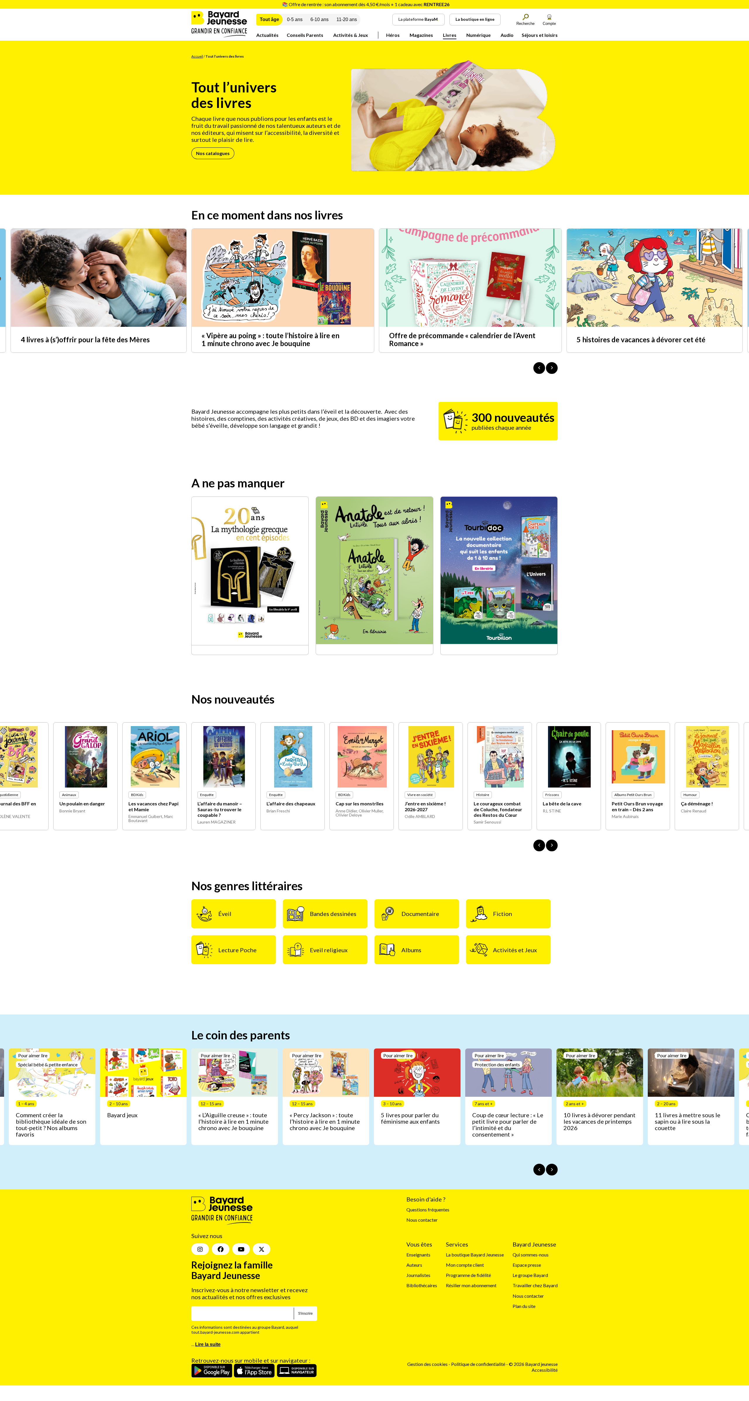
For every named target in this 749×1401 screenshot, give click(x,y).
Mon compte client (465, 1265)
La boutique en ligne (475, 19)
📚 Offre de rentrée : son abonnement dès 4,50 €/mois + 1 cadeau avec (365, 4)
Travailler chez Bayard (535, 1285)
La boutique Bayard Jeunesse (475, 1254)
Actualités (267, 35)
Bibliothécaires (421, 1285)
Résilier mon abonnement (471, 1285)
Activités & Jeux (350, 35)
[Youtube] (241, 1249)
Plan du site (524, 1306)
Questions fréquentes (427, 1209)
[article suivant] (552, 1169)
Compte (549, 23)
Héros (393, 35)
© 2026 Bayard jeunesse (533, 1364)
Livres (449, 35)
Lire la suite (208, 1344)
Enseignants (418, 1254)
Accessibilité (545, 1370)
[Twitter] (261, 1249)
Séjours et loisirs (540, 35)
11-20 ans (346, 19)
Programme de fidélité (468, 1275)
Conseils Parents (305, 35)
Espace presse (527, 1265)
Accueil (197, 56)
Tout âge (269, 19)
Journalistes (418, 1275)
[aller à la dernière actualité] (539, 368)
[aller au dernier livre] (539, 845)
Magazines (421, 35)
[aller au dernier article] (539, 1169)
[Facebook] (220, 1249)
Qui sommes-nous (531, 1254)
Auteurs (414, 1265)
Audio (507, 35)
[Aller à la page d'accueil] (219, 35)
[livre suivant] (552, 845)
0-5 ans (295, 19)
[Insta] (200, 1249)
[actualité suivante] (552, 368)
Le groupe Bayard (530, 1275)
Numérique (478, 35)
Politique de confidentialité (478, 1364)
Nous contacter (422, 1220)
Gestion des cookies (427, 1364)
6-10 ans (319, 19)
